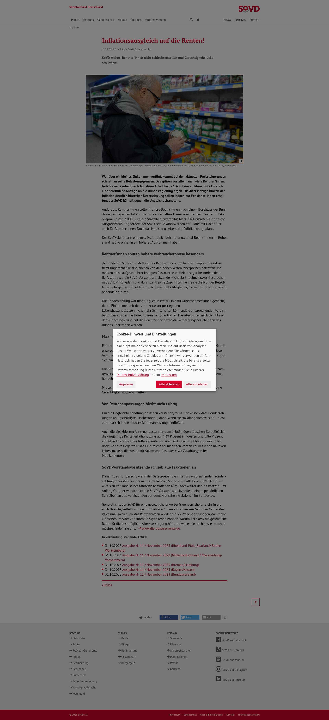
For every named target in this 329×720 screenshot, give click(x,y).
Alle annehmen (197, 384)
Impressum (169, 375)
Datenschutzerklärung (133, 375)
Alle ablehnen (169, 384)
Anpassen (126, 384)
